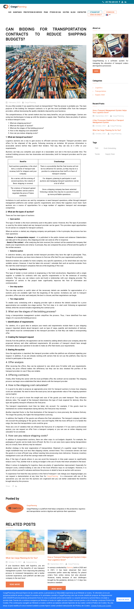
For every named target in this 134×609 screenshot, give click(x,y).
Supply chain (100, 95)
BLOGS (73, 12)
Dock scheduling (110, 148)
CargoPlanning (30, 102)
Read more (15, 584)
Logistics (98, 88)
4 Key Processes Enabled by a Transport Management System (108, 121)
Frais (46, 12)
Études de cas (55, 12)
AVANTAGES (17, 12)
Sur (9, 12)
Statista (70, 568)
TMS (96, 148)
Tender (97, 154)
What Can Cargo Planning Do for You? (22, 558)
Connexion (110, 12)
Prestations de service (33, 12)
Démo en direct (96, 15)
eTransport (95, 12)
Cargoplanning (31, 562)
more (96, 71)
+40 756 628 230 (111, 2)
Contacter (81, 12)
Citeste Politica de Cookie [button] (101, 606)
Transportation (100, 91)
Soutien (66, 12)
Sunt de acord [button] (123, 599)
